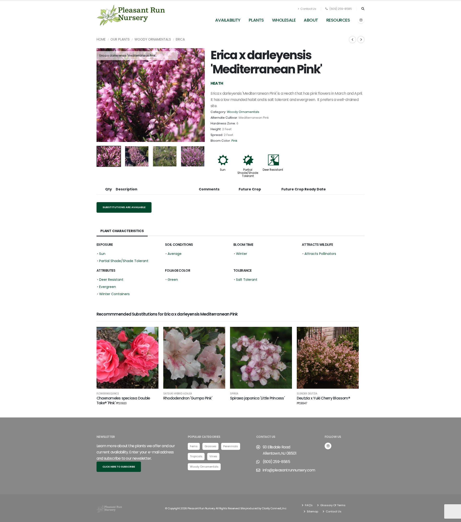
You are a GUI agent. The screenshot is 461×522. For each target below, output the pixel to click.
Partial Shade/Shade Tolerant (247, 173)
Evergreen (107, 286)
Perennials (230, 446)
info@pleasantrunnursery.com (289, 470)
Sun (222, 170)
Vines (213, 456)
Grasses (210, 446)
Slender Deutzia (307, 394)
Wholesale (284, 20)
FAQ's (308, 505)
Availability (228, 20)
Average (175, 253)
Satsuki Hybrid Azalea (177, 394)
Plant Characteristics (122, 231)
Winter (241, 253)
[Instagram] (361, 20)
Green (173, 279)
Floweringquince (108, 394)
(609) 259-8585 (340, 9)
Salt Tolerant (246, 279)
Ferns (194, 446)
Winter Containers (114, 294)
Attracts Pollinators (320, 253)
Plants (256, 20)
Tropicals (196, 456)
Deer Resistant (273, 170)
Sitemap (312, 511)
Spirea (234, 394)
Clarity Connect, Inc (274, 508)
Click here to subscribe (119, 467)
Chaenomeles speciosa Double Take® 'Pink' (123, 400)
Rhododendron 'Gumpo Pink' (187, 398)
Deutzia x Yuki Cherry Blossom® (323, 400)
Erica (180, 39)
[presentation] (102, 95)
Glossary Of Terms (333, 505)
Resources (338, 20)
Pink (234, 141)
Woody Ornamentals (152, 39)
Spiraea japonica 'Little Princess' (257, 398)
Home (101, 39)
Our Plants (120, 39)
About (311, 20)
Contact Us (308, 9)
